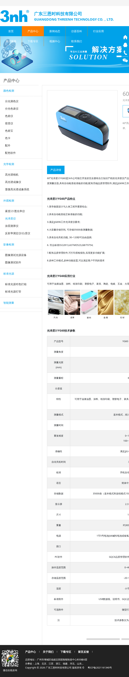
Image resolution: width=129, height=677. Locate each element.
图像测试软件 (13, 262)
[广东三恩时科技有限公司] (15, 16)
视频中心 (54, 41)
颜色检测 (8, 90)
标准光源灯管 (13, 291)
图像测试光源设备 (16, 255)
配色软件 (10, 153)
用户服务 (11, 41)
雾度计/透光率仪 (15, 211)
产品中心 (33, 31)
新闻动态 (54, 31)
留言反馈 (83, 651)
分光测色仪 (11, 101)
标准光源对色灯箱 (16, 284)
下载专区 (33, 41)
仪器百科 (76, 31)
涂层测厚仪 (11, 226)
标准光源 (8, 273)
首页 (11, 31)
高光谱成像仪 (13, 182)
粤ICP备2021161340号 (100, 667)
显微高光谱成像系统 (17, 189)
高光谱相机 (11, 174)
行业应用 (98, 31)
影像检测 (8, 244)
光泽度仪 (10, 218)
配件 (7, 145)
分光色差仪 (11, 108)
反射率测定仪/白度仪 (17, 233)
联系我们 (76, 41)
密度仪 (9, 123)
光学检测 (8, 164)
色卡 (7, 138)
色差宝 (9, 131)
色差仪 (9, 116)
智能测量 (8, 303)
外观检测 (8, 200)
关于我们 (48, 651)
